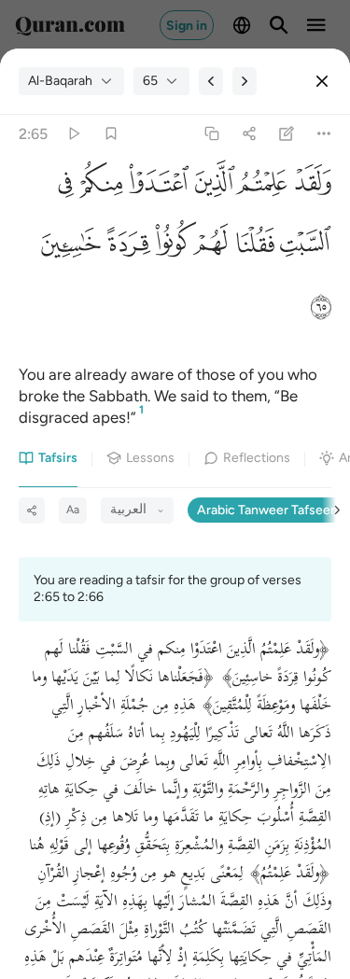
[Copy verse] (211, 134)
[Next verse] (244, 81)
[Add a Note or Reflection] (287, 134)
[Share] (248, 134)
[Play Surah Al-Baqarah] (73, 134)
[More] (324, 134)
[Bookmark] (110, 134)
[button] (309, 188)
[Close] (322, 81)
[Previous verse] (211, 81)
